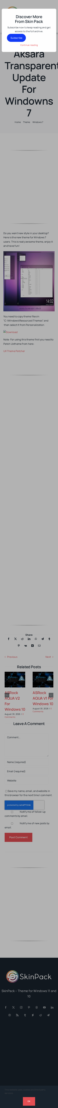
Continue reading (29, 45)
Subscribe (16, 38)
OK (29, 1101)
